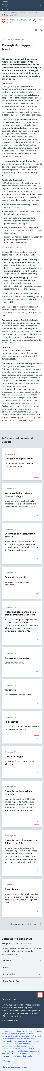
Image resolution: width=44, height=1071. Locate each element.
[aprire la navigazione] (40, 20)
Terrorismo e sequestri (12, 247)
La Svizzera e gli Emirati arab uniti (19, 21)
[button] (40, 995)
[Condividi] (41, 29)
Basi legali (27, 1056)
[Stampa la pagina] (35, 29)
